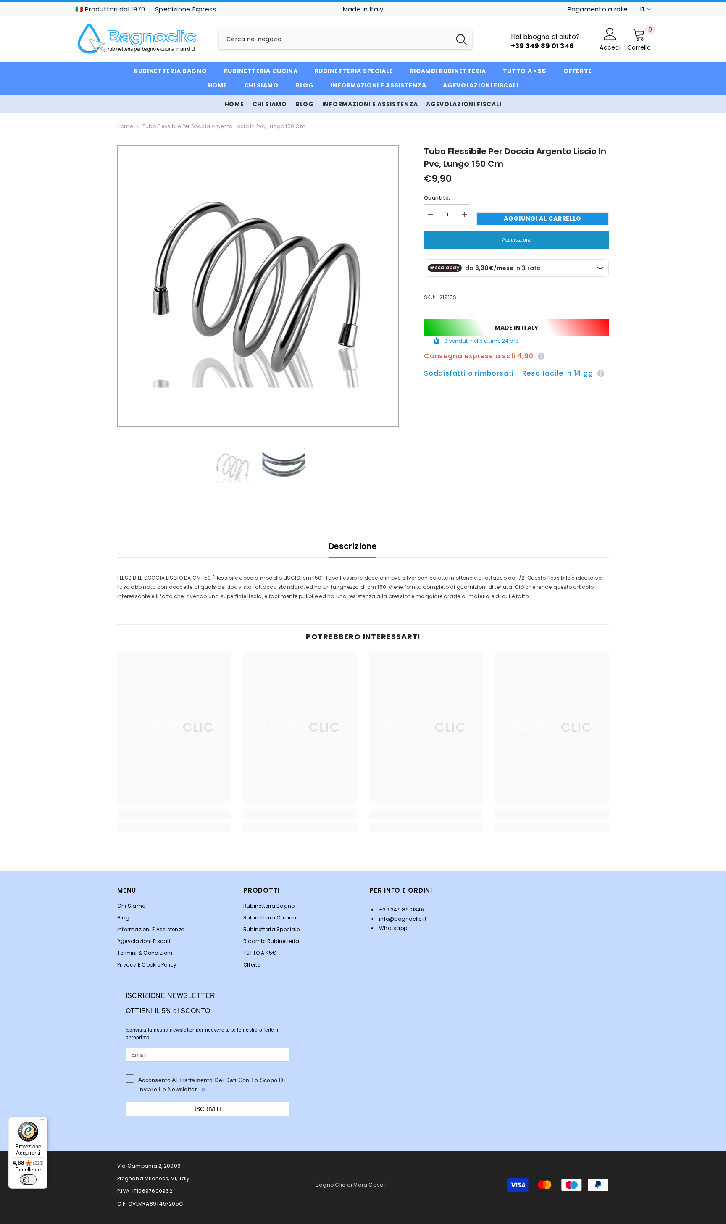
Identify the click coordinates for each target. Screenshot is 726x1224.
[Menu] (42, 1122)
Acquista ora (516, 240)
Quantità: (437, 197)
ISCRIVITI (208, 1109)
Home (125, 126)
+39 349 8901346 (401, 909)
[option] (258, 286)
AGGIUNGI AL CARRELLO (542, 218)
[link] (174, 814)
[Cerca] (345, 39)
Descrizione (352, 546)
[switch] (28, 1179)
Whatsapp (392, 928)
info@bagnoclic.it (402, 918)
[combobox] (334, 39)
